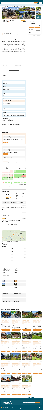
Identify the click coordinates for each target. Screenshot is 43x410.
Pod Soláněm (16, 270)
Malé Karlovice (13, 340)
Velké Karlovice (17, 6)
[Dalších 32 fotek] (37, 356)
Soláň (15, 269)
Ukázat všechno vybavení (14, 69)
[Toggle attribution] (25, 240)
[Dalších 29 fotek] (37, 335)
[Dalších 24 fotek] (16, 314)
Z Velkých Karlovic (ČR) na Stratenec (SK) (8, 284)
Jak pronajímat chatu (12, 408)
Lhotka (23, 340)
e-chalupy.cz (3, 6)
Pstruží (2, 319)
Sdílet (34, 35)
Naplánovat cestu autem (4, 241)
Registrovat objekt (31, 407)
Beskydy (10, 6)
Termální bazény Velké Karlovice (6, 269)
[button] (13, 234)
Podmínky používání (12, 407)
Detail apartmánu (16, 351)
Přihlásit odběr (38, 402)
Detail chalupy (5, 351)
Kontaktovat (38, 32)
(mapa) (9, 21)
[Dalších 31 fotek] (6, 314)
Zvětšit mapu (23, 230)
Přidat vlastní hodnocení (21, 202)
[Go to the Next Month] (25, 168)
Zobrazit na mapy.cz (16, 241)
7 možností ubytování (18, 345)
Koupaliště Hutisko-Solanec (6, 270)
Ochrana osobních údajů (23, 407)
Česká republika (6, 6)
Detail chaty (16, 373)
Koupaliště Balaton (5, 267)
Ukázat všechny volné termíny (13, 186)
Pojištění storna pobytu (22, 408)
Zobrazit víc (3, 272)
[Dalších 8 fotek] (27, 314)
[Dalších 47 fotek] (6, 335)
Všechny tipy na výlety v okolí (14, 287)
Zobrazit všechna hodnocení (14, 224)
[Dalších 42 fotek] (6, 356)
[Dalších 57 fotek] (27, 356)
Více (19, 327)
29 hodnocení (24, 21)
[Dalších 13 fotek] (27, 335)
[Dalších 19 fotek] (27, 378)
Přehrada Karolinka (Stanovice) (6, 275)
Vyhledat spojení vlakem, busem (10, 241)
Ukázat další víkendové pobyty (13, 162)
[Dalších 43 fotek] (37, 314)
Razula (15, 271)
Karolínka (16, 267)
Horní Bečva (34, 340)
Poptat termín (35, 27)
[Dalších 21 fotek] (16, 335)
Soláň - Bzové (16, 268)
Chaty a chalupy (13, 6)
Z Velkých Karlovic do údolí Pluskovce (21, 284)
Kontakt (30, 408)
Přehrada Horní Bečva (5, 268)
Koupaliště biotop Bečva (5, 271)
